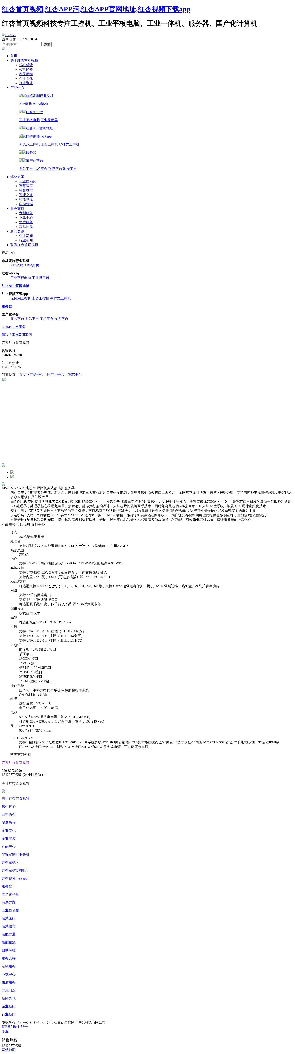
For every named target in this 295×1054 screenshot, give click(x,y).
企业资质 (26, 83)
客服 (5, 1031)
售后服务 (26, 222)
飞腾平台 (55, 169)
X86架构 (25, 104)
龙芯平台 (26, 169)
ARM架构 (40, 104)
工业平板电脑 (29, 120)
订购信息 (23, 524)
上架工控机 (49, 144)
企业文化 (26, 78)
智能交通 (26, 195)
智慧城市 (26, 190)
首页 (13, 56)
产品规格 (9, 524)
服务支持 (17, 208)
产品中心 (17, 87)
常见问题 (26, 226)
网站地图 (9, 1050)
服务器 (7, 886)
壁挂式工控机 (69, 144)
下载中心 (26, 217)
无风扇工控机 (29, 144)
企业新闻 (26, 236)
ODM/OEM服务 (13, 327)
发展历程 (26, 74)
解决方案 (17, 177)
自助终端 (26, 204)
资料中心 (38, 524)
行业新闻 (26, 240)
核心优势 (26, 65)
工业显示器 (49, 120)
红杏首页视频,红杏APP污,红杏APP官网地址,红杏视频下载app (96, 9)
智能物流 (26, 199)
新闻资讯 (17, 231)
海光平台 (70, 169)
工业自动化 (27, 181)
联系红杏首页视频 (24, 245)
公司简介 (26, 69)
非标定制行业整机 (15, 854)
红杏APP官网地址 (15, 870)
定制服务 (26, 213)
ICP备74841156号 (15, 1027)
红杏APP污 (10, 862)
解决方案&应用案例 (17, 335)
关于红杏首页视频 (24, 60)
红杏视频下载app (14, 878)
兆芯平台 (41, 169)
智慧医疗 (26, 186)
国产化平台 (55, 374)
